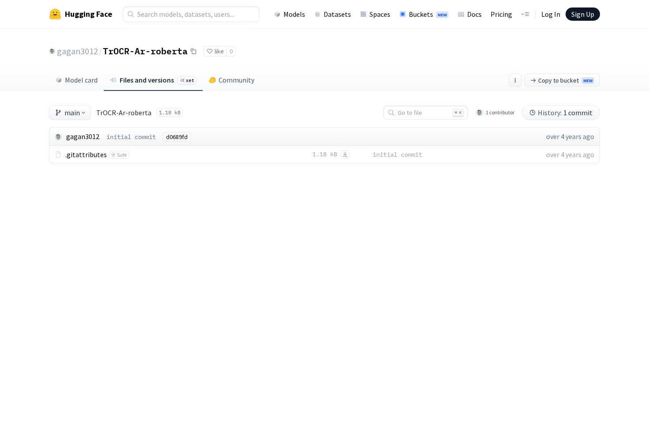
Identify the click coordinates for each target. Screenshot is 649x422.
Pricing (501, 14)
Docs (474, 14)
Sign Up (582, 14)
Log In (550, 14)
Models (294, 14)
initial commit (131, 137)
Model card (81, 79)
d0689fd (177, 137)
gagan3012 (77, 51)
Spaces (380, 14)
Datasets (337, 14)
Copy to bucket (565, 80)
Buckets (428, 14)
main (72, 112)
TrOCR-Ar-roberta (145, 51)
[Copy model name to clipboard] (193, 51)
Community (236, 79)
